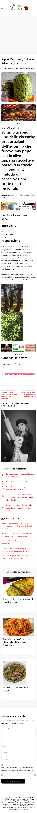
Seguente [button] (33, 205)
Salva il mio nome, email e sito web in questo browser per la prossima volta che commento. (17, 769)
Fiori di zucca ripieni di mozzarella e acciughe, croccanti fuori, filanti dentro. (19, 508)
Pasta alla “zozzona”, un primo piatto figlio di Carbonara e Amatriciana (16, 642)
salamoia (20, 374)
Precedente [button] (3, 205)
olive (13, 374)
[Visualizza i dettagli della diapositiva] (18, 112)
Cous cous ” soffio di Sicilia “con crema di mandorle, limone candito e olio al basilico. (20, 497)
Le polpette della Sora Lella (17, 481)
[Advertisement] (18, 35)
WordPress (24, 809)
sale (26, 374)
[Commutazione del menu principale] (2, 7)
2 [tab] (19, 123)
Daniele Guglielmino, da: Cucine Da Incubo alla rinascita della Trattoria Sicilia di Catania (18, 526)
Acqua (8, 374)
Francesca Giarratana (10, 68)
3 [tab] (19, 354)
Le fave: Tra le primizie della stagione (15, 689)
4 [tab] (21, 354)
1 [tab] (17, 123)
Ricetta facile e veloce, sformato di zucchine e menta (18, 600)
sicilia (32, 374)
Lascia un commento (27, 69)
